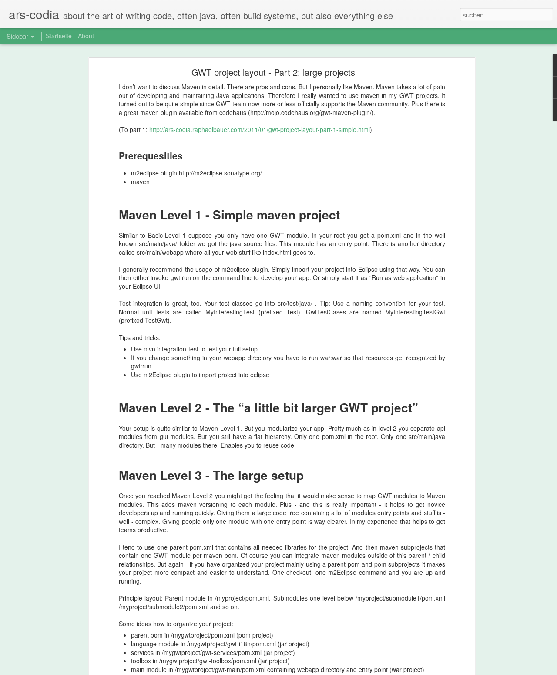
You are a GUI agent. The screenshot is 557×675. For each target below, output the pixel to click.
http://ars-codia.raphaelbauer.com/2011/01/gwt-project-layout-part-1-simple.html (259, 129)
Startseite (59, 35)
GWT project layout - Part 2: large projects (273, 72)
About (86, 35)
